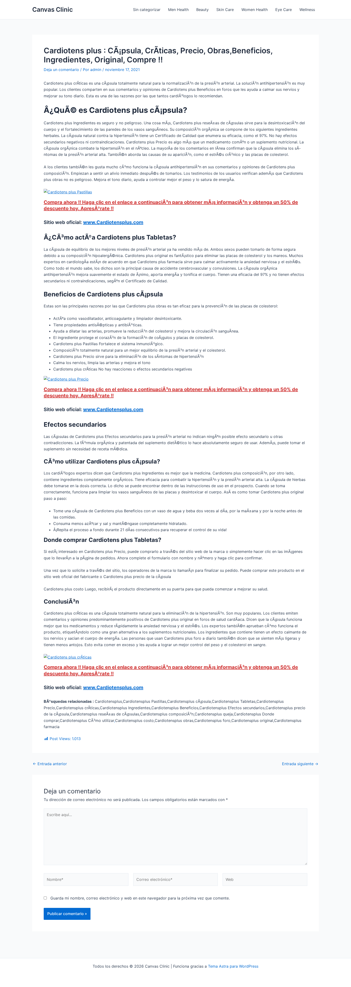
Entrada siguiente (300, 764)
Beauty (202, 9)
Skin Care (225, 9)
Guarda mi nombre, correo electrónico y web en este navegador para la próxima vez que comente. (140, 898)
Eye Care (283, 9)
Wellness (307, 9)
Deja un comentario (61, 69)
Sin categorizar (146, 9)
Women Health (254, 9)
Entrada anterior (50, 764)
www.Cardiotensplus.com (113, 222)
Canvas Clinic (52, 9)
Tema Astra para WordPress (233, 966)
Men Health (178, 9)
